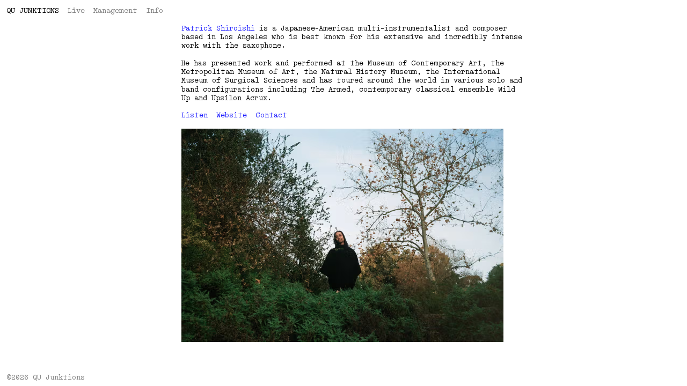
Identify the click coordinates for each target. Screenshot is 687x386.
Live (76, 10)
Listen (194, 115)
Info (154, 10)
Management (115, 10)
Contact (271, 115)
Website (231, 115)
